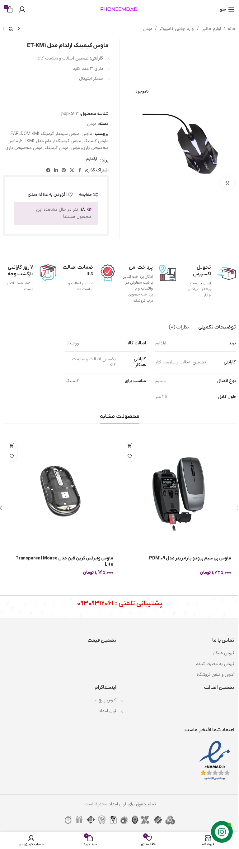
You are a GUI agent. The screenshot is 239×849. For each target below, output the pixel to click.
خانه (232, 29)
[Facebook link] (79, 170)
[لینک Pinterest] (64, 170)
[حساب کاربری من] (22, 9)
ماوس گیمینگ (96, 141)
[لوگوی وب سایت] (119, 9)
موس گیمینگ (56, 148)
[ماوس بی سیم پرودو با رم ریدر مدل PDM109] (178, 494)
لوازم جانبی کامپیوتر (176, 29)
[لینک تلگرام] (48, 170)
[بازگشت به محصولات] (11, 29)
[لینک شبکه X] (72, 170)
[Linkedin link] (56, 170)
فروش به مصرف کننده (215, 664)
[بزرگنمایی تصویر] (227, 183)
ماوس (87, 134)
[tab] (217, 327)
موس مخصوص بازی (23, 148)
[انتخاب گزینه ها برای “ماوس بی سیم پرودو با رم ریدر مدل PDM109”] (129, 445)
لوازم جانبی (211, 29)
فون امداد (107, 711)
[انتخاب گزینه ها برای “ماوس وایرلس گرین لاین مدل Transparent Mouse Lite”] (11, 445)
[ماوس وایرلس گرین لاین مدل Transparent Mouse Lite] (60, 494)
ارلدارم (91, 159)
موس (147, 29)
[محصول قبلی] (18, 29)
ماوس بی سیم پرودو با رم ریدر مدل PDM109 (190, 558)
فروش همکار (223, 653)
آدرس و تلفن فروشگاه (215, 674)
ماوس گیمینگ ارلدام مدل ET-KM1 (50, 141)
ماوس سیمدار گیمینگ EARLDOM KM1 (45, 134)
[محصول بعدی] (3, 29)
